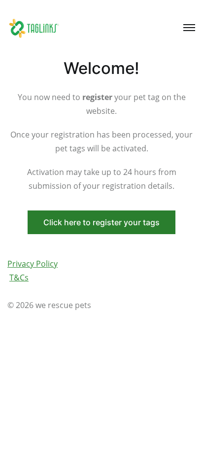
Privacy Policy (32, 263)
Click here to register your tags (101, 222)
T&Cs (19, 277)
